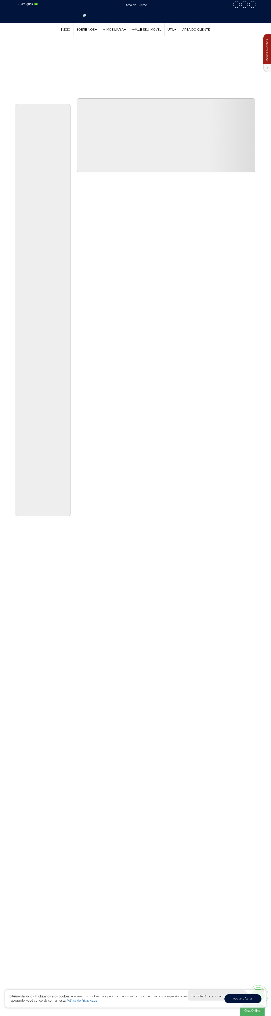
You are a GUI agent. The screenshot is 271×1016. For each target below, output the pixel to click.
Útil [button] (170, 30)
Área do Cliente (196, 30)
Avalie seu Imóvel (146, 30)
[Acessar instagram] (252, 4)
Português (26, 3)
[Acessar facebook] (236, 4)
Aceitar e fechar (243, 998)
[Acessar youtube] (244, 4)
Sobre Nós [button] (85, 30)
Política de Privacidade (81, 1000)
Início (65, 30)
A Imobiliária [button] (113, 30)
